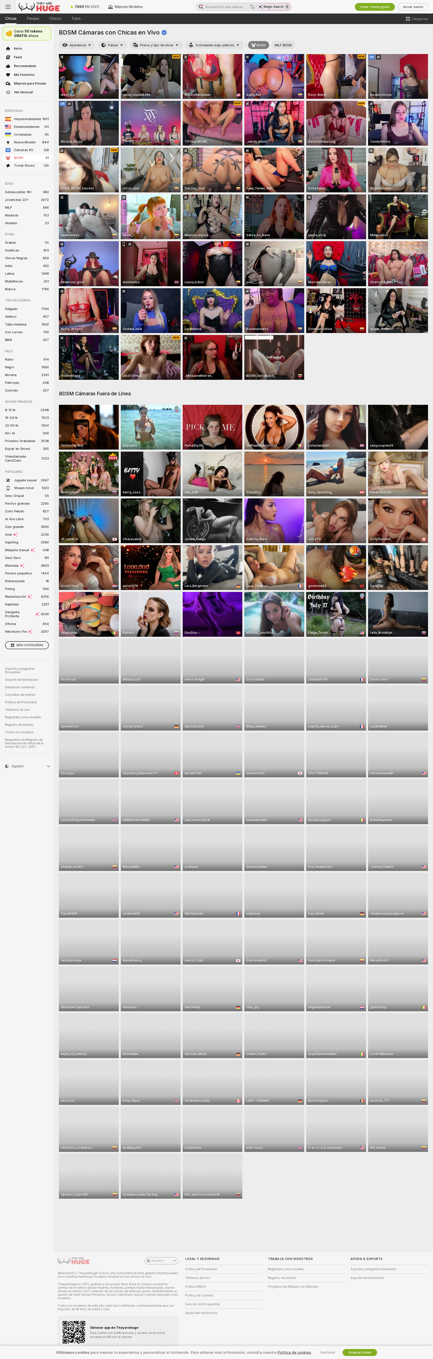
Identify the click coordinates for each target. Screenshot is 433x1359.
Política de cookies (294, 1352)
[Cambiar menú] (8, 7)
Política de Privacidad (21, 702)
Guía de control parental (202, 1304)
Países (113, 45)
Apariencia (77, 45)
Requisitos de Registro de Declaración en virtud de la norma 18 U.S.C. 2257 (24, 743)
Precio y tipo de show (156, 45)
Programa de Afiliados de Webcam (293, 1286)
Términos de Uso (17, 710)
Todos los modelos (19, 732)
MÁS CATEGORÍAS (30, 645)
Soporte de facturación (21, 680)
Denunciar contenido (20, 687)
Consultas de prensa (20, 695)
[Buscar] (252, 6)
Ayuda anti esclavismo (201, 1313)
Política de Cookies (199, 1295)
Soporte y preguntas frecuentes (20, 670)
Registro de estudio (19, 725)
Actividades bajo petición (214, 45)
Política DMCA (195, 1286)
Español (157, 1260)
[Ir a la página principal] (41, 7)
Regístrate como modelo (23, 717)
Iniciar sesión (413, 7)
